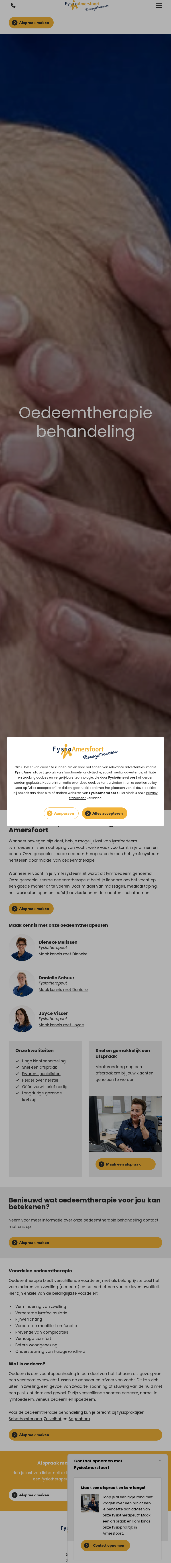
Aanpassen (64, 813)
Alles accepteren (107, 813)
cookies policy (146, 782)
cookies (42, 777)
